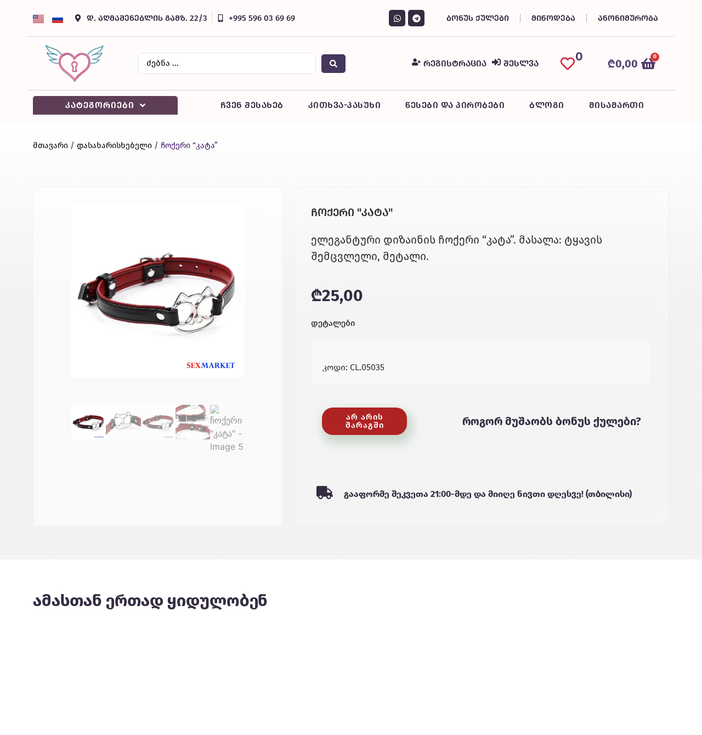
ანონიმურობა (628, 18)
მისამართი (616, 105)
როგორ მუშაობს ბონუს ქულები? (551, 421)
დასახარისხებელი (114, 145)
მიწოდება (553, 18)
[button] (364, 421)
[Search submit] (333, 63)
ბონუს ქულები (477, 18)
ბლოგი (546, 105)
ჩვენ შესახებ (252, 105)
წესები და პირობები (455, 105)
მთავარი (50, 145)
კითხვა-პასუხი (344, 105)
